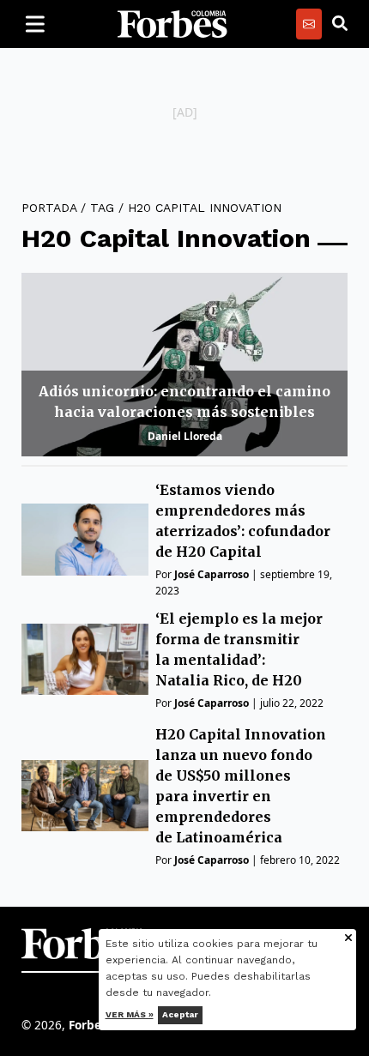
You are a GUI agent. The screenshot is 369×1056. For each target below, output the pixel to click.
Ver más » (130, 1014)
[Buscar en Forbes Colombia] (340, 24)
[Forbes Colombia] (172, 24)
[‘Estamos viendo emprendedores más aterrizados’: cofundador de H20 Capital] (84, 539)
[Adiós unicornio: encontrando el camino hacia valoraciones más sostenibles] (184, 364)
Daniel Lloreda (185, 436)
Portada (48, 207)
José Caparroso (211, 574)
